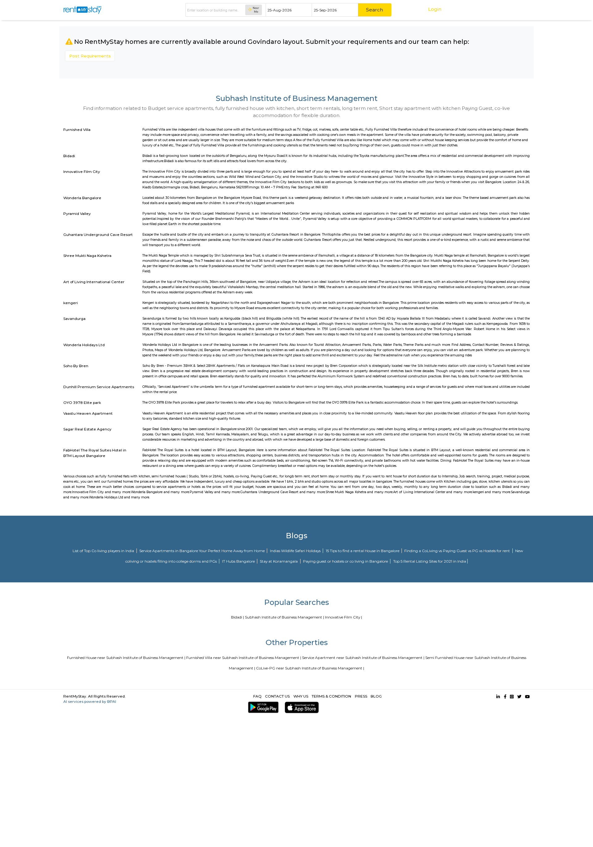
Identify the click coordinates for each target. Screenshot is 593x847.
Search (374, 10)
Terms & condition (331, 696)
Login (434, 9)
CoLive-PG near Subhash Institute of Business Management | (310, 668)
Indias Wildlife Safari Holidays (296, 550)
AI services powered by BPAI (89, 701)
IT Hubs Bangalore (239, 561)
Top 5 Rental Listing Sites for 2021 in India (429, 561)
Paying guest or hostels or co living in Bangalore (346, 561)
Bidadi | (237, 617)
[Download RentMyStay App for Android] (262, 707)
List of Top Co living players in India (104, 550)
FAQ (257, 696)
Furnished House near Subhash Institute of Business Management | (126, 657)
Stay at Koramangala (279, 561)
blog (376, 696)
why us (300, 696)
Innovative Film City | (343, 617)
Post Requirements (90, 55)
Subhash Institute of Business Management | (284, 617)
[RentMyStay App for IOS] (300, 707)
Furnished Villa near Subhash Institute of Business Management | (243, 657)
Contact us (277, 696)
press (361, 696)
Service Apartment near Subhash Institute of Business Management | (363, 657)
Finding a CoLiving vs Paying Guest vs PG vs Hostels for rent (457, 550)
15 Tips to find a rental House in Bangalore (363, 550)
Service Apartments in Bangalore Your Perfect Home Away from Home (202, 550)
